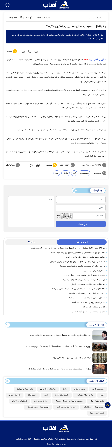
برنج (56, 173)
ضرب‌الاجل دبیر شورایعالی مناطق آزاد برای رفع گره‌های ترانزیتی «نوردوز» (76, 261)
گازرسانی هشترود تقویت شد (94, 307)
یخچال (65, 173)
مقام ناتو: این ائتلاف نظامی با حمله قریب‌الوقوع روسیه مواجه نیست (78, 252)
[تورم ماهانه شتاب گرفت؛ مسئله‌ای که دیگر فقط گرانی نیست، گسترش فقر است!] (99, 346)
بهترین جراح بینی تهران (84, 395)
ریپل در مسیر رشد (41, 401)
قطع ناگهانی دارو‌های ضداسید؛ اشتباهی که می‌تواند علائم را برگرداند (78, 288)
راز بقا (65, 389)
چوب (102, 395)
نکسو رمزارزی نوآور (97, 401)
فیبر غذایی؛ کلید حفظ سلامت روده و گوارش (88, 284)
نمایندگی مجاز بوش (48, 389)
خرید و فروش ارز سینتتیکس (93, 407)
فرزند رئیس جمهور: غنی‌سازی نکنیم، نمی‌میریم (72, 357)
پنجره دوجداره (79, 389)
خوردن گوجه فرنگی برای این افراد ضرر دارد (88, 311)
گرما (74, 173)
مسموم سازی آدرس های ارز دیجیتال (69, 401)
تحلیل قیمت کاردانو (19, 401)
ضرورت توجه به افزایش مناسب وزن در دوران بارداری (84, 275)
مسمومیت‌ (84, 173)
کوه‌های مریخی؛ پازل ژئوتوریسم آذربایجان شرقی (86, 297)
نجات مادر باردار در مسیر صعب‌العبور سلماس (87, 293)
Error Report (64, 165)
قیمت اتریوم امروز (97, 413)
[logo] (56, 4)
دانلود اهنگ (32, 395)
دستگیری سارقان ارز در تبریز (94, 270)
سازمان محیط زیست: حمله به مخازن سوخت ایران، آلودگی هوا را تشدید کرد (59, 369)
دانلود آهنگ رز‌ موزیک (25, 389)
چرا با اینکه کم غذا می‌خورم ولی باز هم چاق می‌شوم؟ (84, 279)
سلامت (99, 18)
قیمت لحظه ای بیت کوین (66, 407)
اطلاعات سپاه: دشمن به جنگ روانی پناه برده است (85, 257)
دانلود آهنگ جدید (62, 395)
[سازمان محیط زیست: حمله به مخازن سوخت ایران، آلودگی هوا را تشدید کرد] (99, 368)
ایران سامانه (50, 444)
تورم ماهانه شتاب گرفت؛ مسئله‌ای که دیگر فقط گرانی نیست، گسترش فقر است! (58, 346)
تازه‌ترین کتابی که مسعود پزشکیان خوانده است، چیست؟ (82, 266)
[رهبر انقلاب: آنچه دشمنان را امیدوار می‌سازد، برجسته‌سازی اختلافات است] (99, 335)
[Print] (31, 165)
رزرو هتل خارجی (14, 395)
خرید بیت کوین (98, 389)
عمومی (91, 18)
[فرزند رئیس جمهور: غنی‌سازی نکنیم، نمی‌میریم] (99, 357)
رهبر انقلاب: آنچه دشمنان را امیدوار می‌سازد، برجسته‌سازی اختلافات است (60, 335)
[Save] (38, 165)
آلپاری (46, 395)
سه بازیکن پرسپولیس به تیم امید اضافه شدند (87, 302)
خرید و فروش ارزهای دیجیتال (38, 407)
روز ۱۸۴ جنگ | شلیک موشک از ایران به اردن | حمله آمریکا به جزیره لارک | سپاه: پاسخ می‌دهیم (68, 248)
